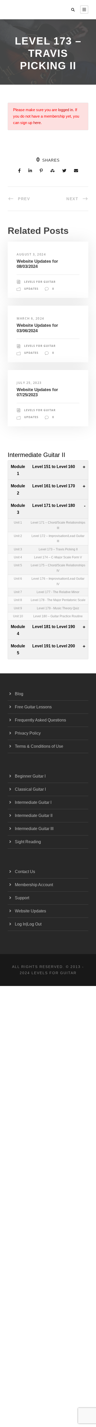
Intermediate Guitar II (33, 815)
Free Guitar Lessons (33, 707)
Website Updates (30, 911)
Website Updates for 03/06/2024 (37, 328)
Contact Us (25, 871)
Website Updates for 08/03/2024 (37, 264)
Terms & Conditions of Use (39, 746)
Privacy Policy (28, 733)
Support (22, 898)
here (37, 123)
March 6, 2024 (30, 318)
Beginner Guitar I (30, 776)
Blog (19, 694)
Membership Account (34, 885)
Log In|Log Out (28, 924)
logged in (65, 110)
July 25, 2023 (29, 383)
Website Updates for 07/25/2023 (37, 392)
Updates (31, 288)
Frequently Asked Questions (40, 720)
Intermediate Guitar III (34, 828)
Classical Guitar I (30, 789)
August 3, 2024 (31, 254)
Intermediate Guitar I (33, 802)
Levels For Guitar (40, 282)
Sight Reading (28, 842)
